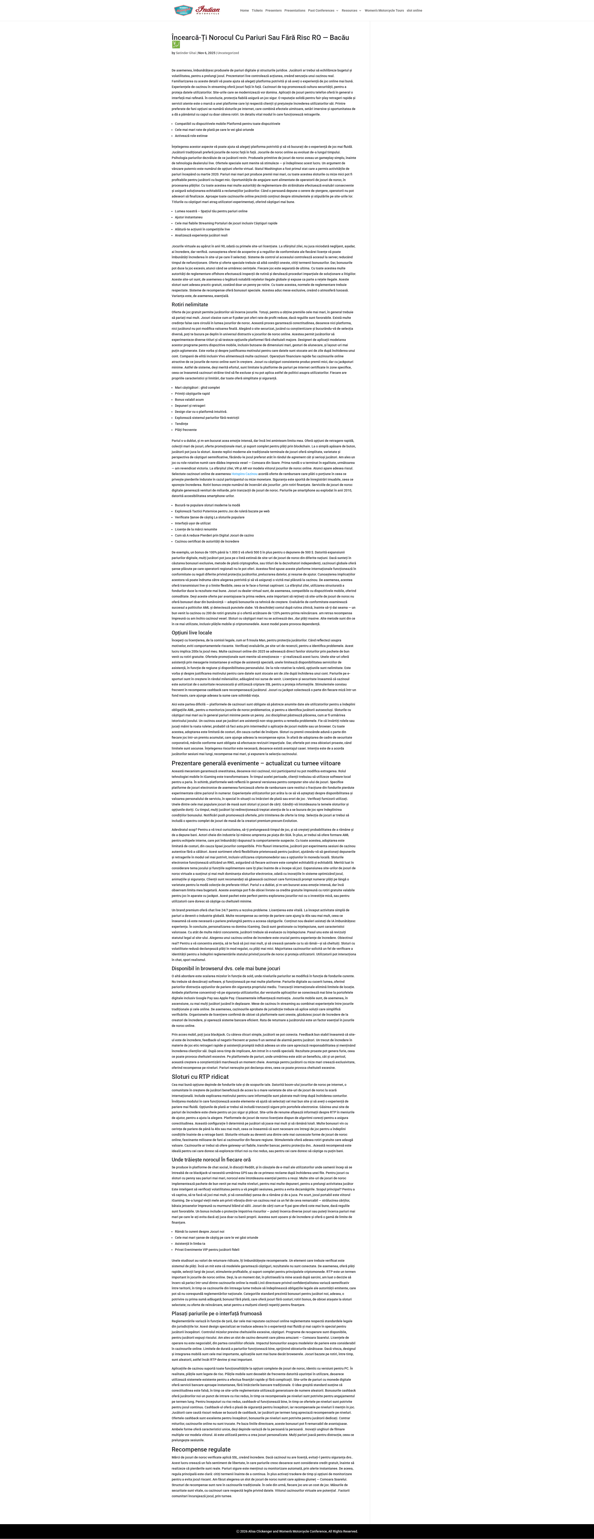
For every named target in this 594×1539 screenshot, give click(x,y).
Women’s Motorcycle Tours (384, 10)
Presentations (294, 10)
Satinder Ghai (186, 53)
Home (244, 10)
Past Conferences (321, 10)
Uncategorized (228, 53)
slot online (414, 10)
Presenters (273, 10)
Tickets (257, 10)
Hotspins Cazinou (245, 474)
